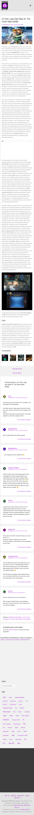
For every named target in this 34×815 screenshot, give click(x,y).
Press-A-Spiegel (7, 724)
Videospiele (18, 739)
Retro (16, 727)
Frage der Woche (7, 708)
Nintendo (6, 720)
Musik (17, 715)
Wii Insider (20, 805)
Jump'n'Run (27, 711)
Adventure (5, 701)
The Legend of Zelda (22, 735)
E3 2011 (5, 704)
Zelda (18, 743)
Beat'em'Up (13, 701)
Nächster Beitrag (17, 373)
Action (10, 697)
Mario (11, 715)
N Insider (15, 805)
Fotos (20, 704)
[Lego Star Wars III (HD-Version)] (17, 148)
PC (23, 720)
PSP (4, 727)
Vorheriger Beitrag (17, 368)
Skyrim (19, 731)
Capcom (21, 701)
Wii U (4, 743)
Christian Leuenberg (13, 467)
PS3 (24, 724)
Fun (16, 708)
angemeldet (11, 629)
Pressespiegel (16, 724)
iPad (14, 711)
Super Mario (6, 735)
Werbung (13, 795)
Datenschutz (20, 795)
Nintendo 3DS (16, 720)
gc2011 (22, 708)
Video (10, 739)
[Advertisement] (14, 665)
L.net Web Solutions (24, 809)
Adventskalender (19, 697)
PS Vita (10, 727)
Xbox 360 (11, 743)
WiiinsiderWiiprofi (12, 428)
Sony (25, 731)
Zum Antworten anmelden (24, 419)
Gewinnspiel (6, 711)
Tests (11, 24)
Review (23, 727)
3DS (4, 697)
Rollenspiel (5, 731)
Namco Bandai (25, 715)
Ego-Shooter (13, 704)
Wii (25, 739)
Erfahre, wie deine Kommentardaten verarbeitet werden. (15, 639)
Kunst (5, 715)
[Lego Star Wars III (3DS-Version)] (17, 291)
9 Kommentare (5, 24)
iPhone (20, 711)
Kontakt (27, 795)
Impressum (17, 797)
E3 (26, 701)
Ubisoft (5, 739)
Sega (12, 731)
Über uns (7, 795)
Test (13, 735)
